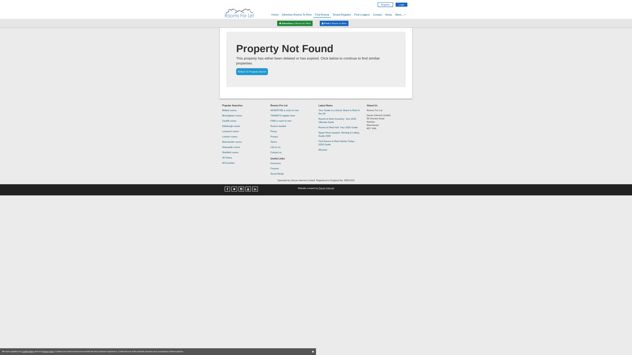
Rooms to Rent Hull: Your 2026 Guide (338, 127)
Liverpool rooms (230, 131)
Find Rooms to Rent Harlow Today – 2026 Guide (337, 143)
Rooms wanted (278, 126)
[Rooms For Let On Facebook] (228, 189)
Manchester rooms (232, 142)
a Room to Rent (335, 23)
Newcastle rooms (231, 147)
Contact (377, 14)
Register (385, 4)
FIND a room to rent (280, 120)
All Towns (227, 157)
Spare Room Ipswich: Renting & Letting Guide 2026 (338, 134)
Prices (273, 131)
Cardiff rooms (229, 120)
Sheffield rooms (230, 152)
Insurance (275, 163)
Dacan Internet (326, 188)
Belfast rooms (229, 110)
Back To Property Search (253, 71)
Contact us (276, 152)
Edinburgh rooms (231, 126)
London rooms (229, 136)
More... (399, 14)
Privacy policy (48, 351)
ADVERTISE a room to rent (284, 110)
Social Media (277, 173)
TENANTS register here (282, 115)
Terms (273, 142)
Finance (274, 168)
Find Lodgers (362, 14)
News (388, 14)
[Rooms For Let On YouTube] (248, 189)
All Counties (228, 163)
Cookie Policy (28, 351)
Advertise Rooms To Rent (297, 14)
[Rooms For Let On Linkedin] (255, 189)
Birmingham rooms (232, 115)
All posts (322, 149)
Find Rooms (322, 14)
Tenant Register (341, 14)
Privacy (274, 136)
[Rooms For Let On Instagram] (241, 189)
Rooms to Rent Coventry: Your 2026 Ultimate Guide (337, 120)
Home (274, 14)
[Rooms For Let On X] (234, 189)
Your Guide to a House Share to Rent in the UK (339, 112)
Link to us (275, 147)
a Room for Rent (296, 23)
